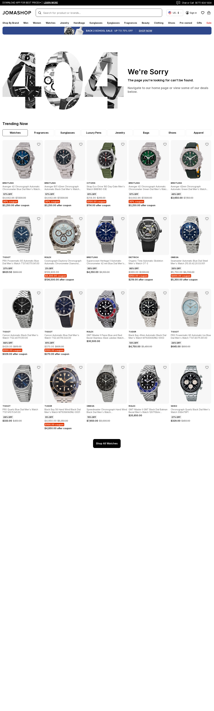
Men (25, 23)
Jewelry (64, 23)
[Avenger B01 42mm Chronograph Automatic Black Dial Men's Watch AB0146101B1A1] (81, 144)
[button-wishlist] (203, 13)
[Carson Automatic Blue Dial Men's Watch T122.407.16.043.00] (81, 293)
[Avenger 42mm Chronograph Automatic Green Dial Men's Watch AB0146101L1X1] (207, 144)
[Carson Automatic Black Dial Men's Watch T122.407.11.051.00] (39, 293)
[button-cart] (209, 13)
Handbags (79, 23)
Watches (50, 23)
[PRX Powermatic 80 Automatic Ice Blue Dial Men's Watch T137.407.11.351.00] (207, 293)
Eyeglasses (113, 23)
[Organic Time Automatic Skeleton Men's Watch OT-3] (165, 219)
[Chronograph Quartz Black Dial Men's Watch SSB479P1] (207, 367)
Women (37, 23)
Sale (208, 23)
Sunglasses (95, 23)
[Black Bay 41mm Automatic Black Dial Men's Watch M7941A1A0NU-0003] (165, 293)
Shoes (171, 23)
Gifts (199, 23)
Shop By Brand (11, 23)
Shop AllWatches (107, 443)
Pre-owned (186, 23)
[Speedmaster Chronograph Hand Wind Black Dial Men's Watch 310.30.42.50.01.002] (123, 367)
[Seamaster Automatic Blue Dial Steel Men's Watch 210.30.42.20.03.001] (207, 219)
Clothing (158, 23)
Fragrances (130, 23)
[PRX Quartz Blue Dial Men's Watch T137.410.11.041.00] (39, 367)
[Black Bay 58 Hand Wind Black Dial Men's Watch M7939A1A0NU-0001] (81, 367)
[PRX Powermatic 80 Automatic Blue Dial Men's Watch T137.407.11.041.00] (39, 219)
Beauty (145, 23)
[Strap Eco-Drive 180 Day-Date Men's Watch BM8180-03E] (123, 144)
